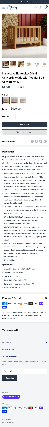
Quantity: (5, 116)
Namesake (6, 87)
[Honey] (6, 100)
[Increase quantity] (25, 116)
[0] (44, 7)
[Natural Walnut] (23, 100)
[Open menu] (3, 8)
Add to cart (24, 124)
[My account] (40, 7)
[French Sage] (14, 100)
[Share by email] (45, 141)
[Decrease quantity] (13, 116)
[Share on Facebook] (32, 141)
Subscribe (10, 378)
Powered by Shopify (8, 422)
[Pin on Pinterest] (36, 141)
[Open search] (36, 7)
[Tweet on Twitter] (40, 141)
